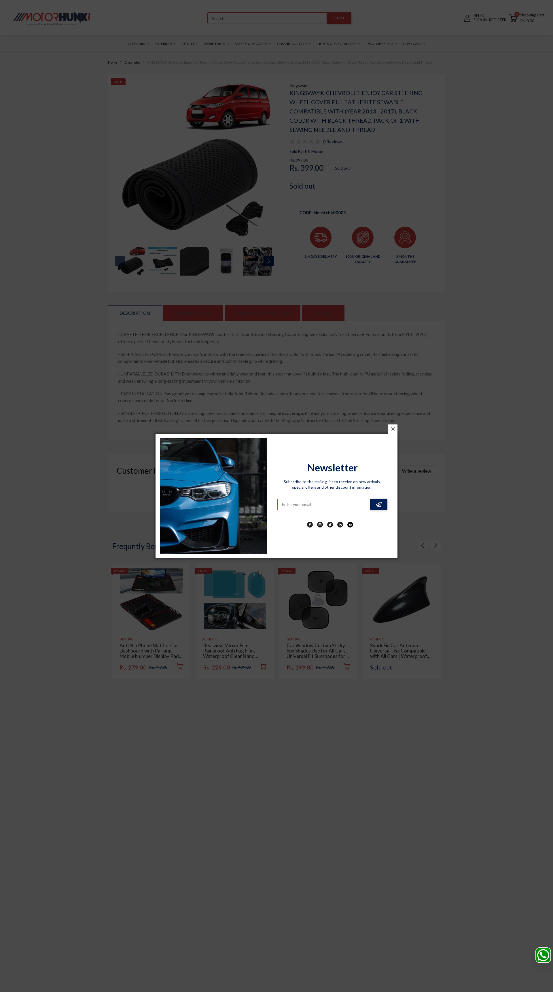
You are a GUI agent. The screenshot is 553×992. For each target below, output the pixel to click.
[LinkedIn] (340, 525)
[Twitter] (330, 525)
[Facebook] (310, 525)
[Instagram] (320, 525)
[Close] (392, 429)
